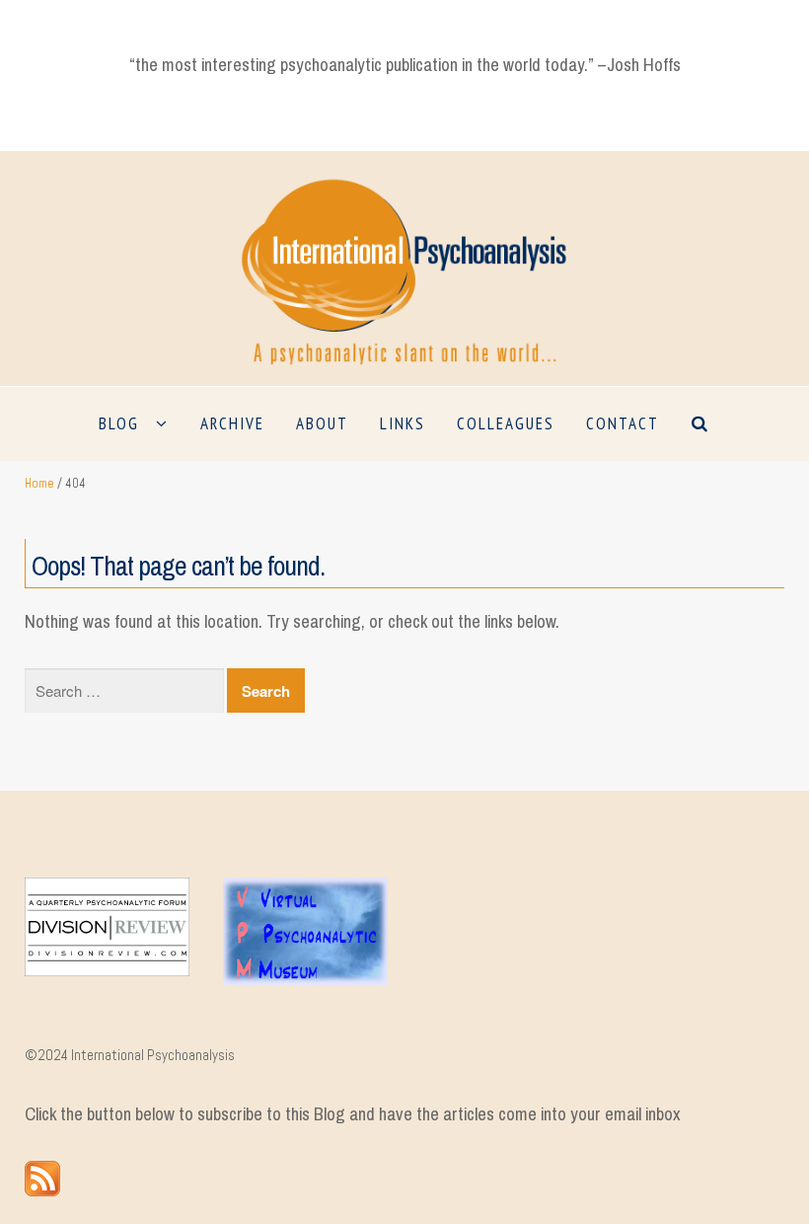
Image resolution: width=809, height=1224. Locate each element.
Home (39, 483)
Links (402, 423)
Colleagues (505, 423)
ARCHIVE (232, 423)
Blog (119, 423)
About (322, 423)
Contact (622, 423)
